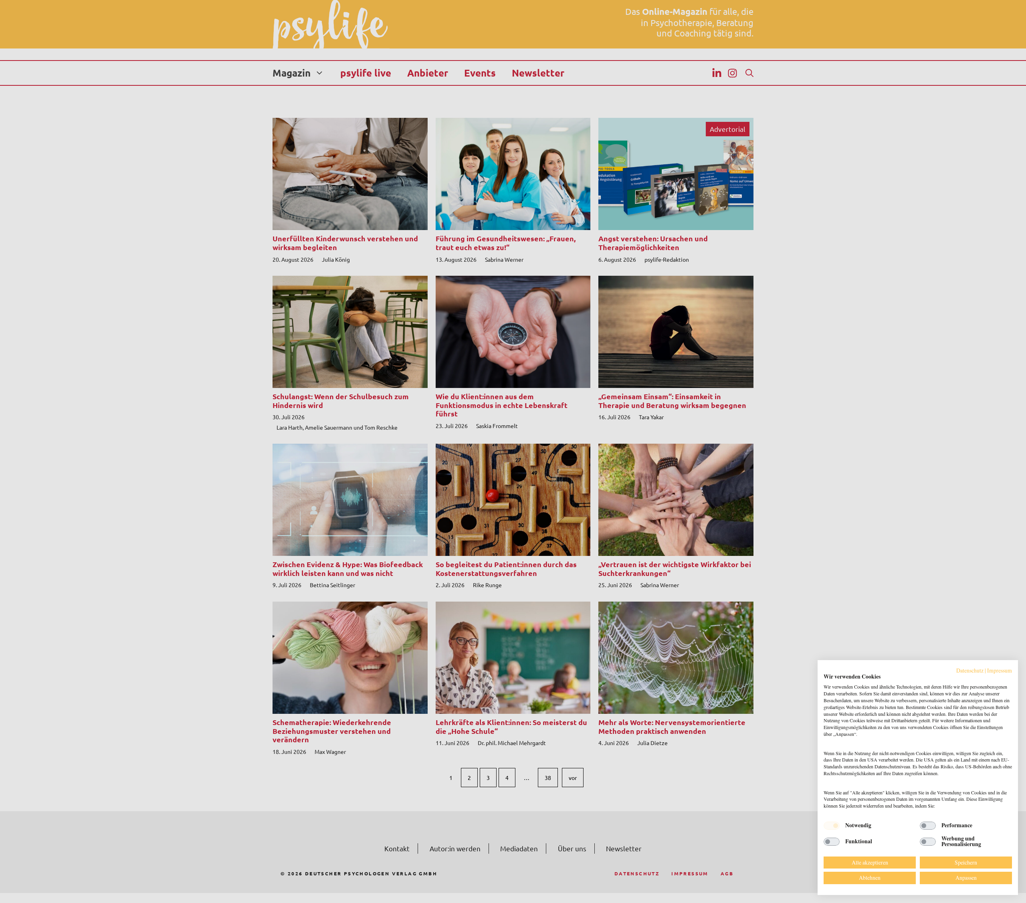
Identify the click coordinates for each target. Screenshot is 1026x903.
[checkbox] (832, 826)
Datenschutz (970, 670)
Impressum (999, 670)
